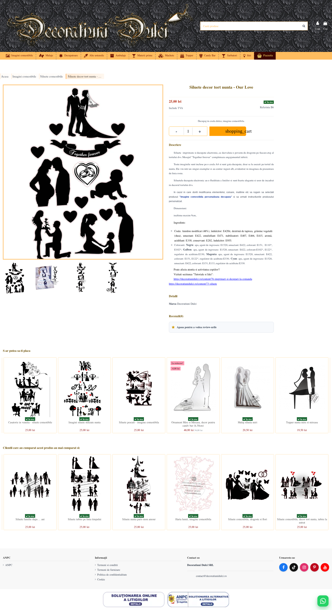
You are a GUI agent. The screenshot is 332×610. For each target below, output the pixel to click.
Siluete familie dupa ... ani (30, 519)
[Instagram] (304, 567)
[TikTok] (294, 567)
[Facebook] (283, 567)
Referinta (265, 107)
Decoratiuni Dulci (187, 303)
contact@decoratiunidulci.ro (211, 576)
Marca (172, 304)
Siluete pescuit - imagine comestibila (139, 422)
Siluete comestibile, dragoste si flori (247, 519)
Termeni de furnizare (108, 570)
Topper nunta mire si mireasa (302, 422)
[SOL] (133, 599)
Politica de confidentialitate (112, 574)
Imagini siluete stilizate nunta (84, 422)
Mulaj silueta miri (247, 422)
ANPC (8, 565)
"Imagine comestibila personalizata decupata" (205, 197)
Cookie (101, 579)
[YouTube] (325, 567)
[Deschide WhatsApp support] (323, 601)
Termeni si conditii (107, 565)
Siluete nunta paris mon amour (139, 519)
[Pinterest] (314, 567)
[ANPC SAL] (198, 599)
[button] (247, 56)
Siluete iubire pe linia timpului (84, 519)
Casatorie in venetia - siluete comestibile (30, 422)
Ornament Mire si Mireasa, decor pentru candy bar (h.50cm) (193, 423)
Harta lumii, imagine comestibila (193, 519)
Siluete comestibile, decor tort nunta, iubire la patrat (302, 520)
